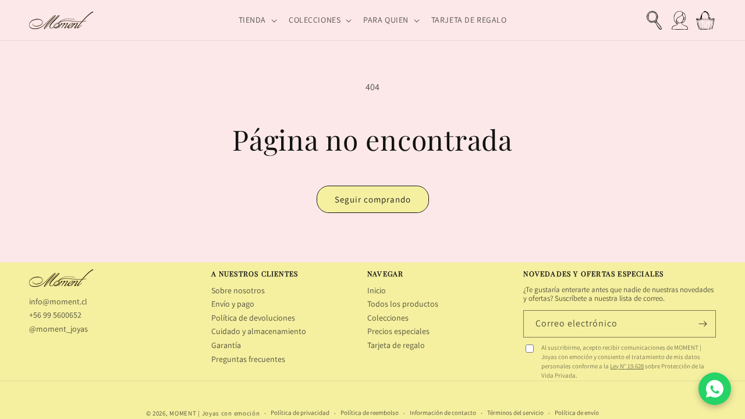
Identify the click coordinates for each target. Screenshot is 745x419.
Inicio (376, 290)
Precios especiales (398, 331)
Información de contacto (443, 413)
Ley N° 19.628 (627, 366)
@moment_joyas (58, 329)
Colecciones (388, 318)
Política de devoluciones (253, 318)
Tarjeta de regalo (396, 345)
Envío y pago (232, 304)
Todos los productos (402, 304)
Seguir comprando (373, 199)
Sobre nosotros (238, 290)
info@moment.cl (58, 301)
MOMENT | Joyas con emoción (214, 413)
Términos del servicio (515, 413)
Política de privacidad (300, 413)
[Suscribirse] (702, 324)
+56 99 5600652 (55, 315)
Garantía (226, 345)
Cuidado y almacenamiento (258, 331)
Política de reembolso (369, 413)
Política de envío (577, 413)
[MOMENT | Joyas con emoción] (61, 278)
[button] (257, 20)
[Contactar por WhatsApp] (714, 388)
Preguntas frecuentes (248, 359)
